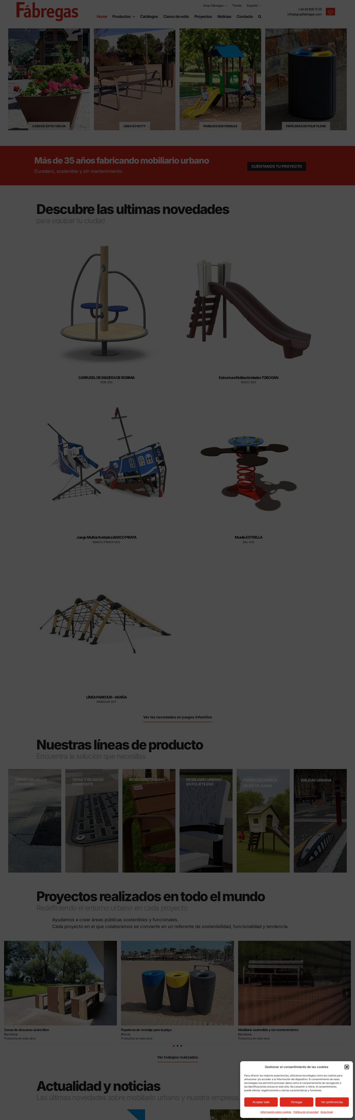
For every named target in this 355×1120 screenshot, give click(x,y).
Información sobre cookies (275, 1111)
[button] (347, 1067)
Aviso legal (326, 1111)
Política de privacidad (305, 1111)
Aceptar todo (261, 1102)
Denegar (296, 1102)
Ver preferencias (332, 1102)
